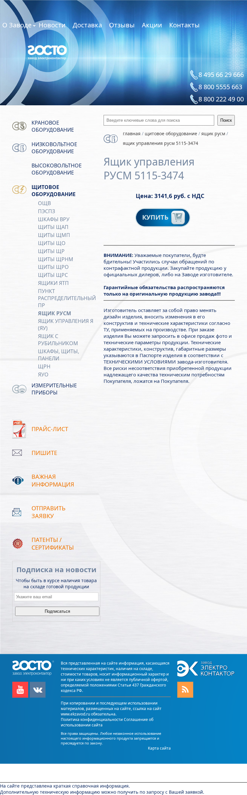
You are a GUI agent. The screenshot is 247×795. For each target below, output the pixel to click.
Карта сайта (159, 748)
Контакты (184, 25)
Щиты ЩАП (53, 227)
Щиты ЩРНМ (55, 259)
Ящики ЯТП (53, 283)
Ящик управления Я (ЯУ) (65, 324)
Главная (132, 133)
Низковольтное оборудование (54, 148)
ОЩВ (44, 203)
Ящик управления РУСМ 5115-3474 (160, 143)
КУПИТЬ (156, 217)
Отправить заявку (49, 512)
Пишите (44, 453)
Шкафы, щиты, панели (58, 355)
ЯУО (43, 374)
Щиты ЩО (52, 243)
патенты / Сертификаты (53, 543)
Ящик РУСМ (54, 313)
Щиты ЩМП (54, 235)
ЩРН (44, 366)
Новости (52, 25)
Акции (152, 25)
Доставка (87, 25)
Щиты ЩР (51, 251)
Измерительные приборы (54, 389)
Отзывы (122, 25)
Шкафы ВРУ (53, 219)
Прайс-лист (50, 429)
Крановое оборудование (53, 126)
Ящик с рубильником (58, 340)
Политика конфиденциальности (92, 719)
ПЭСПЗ (46, 211)
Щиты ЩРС (53, 275)
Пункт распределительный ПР (67, 298)
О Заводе (17, 26)
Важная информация (53, 480)
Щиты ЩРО (53, 266)
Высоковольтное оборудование (57, 169)
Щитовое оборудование (54, 191)
